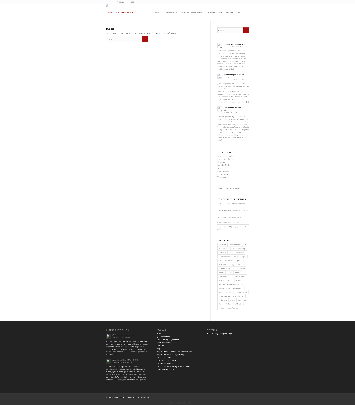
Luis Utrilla (221, 217)
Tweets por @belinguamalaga (230, 188)
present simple (238, 296)
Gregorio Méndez (223, 227)
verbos (221, 308)
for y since (241, 268)
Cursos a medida (164, 357)
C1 (224, 249)
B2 (219, 249)
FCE (239, 264)
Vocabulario (222, 177)
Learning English (224, 165)
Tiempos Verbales (225, 304)
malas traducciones (226, 280)
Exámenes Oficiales (225, 159)
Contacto (160, 345)
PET (242, 284)
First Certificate (224, 268)
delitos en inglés (240, 257)
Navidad (222, 284)
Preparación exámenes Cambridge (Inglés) (174, 351)
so (245, 300)
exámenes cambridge (227, 264)
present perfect (224, 296)
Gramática (221, 162)
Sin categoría (222, 174)
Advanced (222, 245)
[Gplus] (115, 2)
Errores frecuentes (226, 260)
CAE (233, 249)
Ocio (219, 168)
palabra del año (233, 284)
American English (235, 245)
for (234, 268)
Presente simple (241, 292)
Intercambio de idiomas (166, 360)
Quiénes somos (163, 336)
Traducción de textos (165, 369)
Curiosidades (239, 253)
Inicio (159, 333)
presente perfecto (225, 292)
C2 (228, 249)
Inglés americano (225, 276)
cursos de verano (225, 257)
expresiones (240, 260)
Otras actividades (164, 342)
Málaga (238, 280)
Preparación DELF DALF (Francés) (170, 354)
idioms (237, 272)
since (240, 300)
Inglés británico (239, 276)
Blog (158, 348)
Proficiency (223, 300)
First (244, 264)
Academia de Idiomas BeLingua (128, 397)
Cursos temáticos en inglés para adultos (173, 366)
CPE (230, 253)
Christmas (222, 253)
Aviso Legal (145, 397)
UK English (238, 304)
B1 (245, 245)
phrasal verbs (238, 288)
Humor (229, 272)
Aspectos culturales (225, 156)
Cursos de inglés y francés (168, 339)
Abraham (220, 210)
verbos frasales (232, 308)
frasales (221, 272)
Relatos (232, 300)
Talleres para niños (165, 363)
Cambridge (241, 249)
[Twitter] (107, 2)
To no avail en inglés (234, 217)
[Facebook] (111, 2)
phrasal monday (225, 288)
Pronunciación (223, 171)
